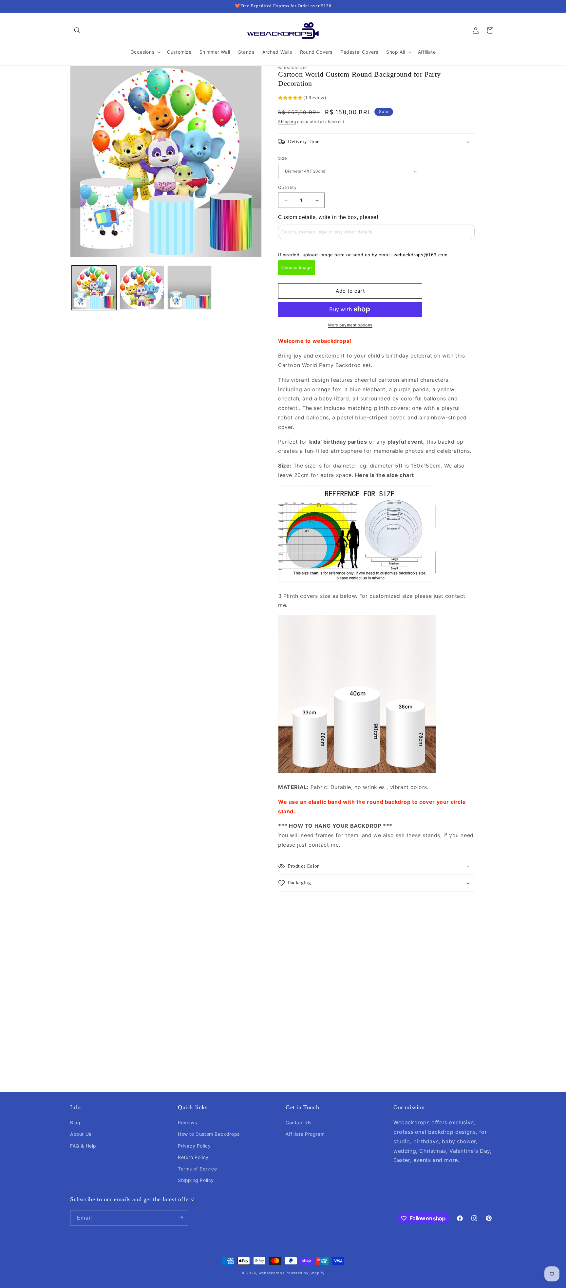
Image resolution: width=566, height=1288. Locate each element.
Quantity (287, 187)
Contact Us (298, 1122)
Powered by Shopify (305, 1273)
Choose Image (296, 267)
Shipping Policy (196, 1180)
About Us (80, 1134)
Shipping (287, 121)
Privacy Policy (194, 1146)
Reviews (187, 1122)
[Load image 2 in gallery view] (142, 288)
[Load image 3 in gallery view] (189, 288)
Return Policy (193, 1157)
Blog (75, 1122)
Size (282, 158)
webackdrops (272, 1273)
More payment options (350, 324)
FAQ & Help (83, 1146)
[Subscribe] (180, 1217)
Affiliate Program (305, 1134)
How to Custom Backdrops (209, 1134)
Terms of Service (197, 1168)
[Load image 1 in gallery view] (94, 288)
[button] (77, 30)
